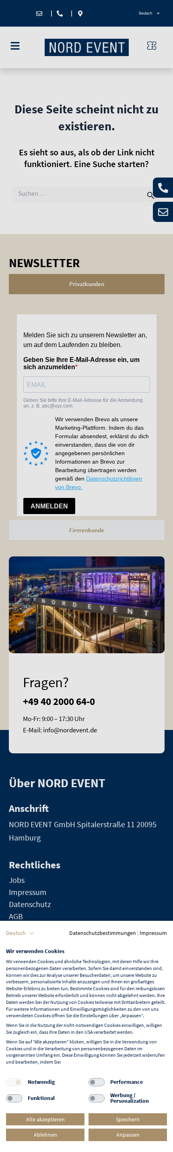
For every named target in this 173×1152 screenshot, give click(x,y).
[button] (20, 933)
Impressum (153, 933)
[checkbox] (14, 1082)
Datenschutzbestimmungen (102, 933)
